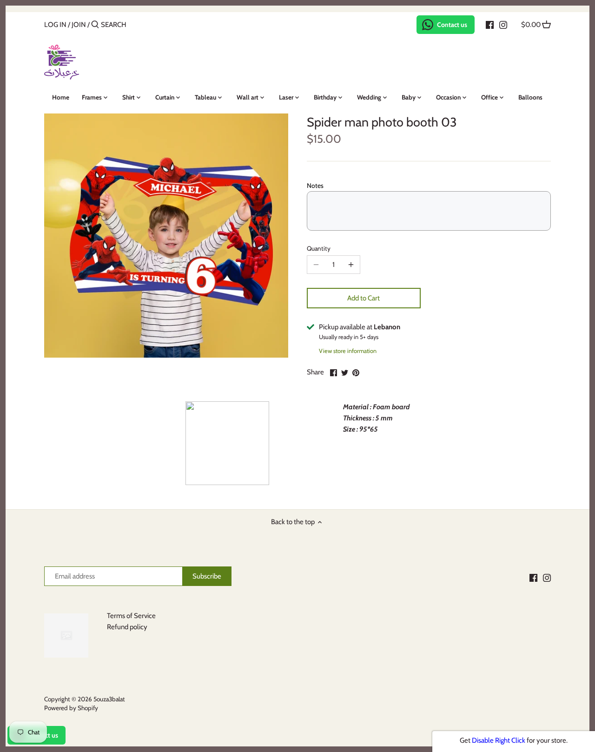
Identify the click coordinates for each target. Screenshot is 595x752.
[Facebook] (490, 24)
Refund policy (127, 627)
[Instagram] (503, 24)
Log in (55, 24)
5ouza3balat (109, 699)
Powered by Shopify (71, 708)
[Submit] (95, 25)
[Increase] (351, 264)
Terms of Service (131, 616)
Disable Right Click (498, 740)
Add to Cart (363, 298)
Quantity (319, 248)
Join (79, 24)
